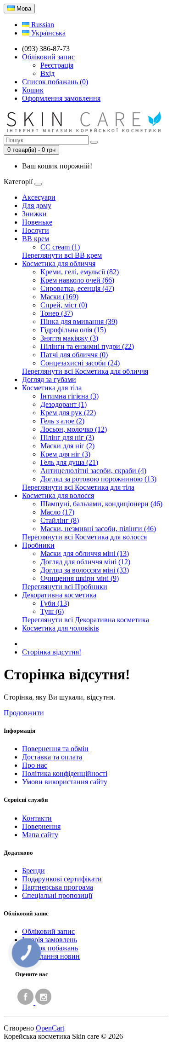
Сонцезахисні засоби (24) (80, 363)
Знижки (34, 214)
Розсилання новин (51, 956)
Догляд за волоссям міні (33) (84, 570)
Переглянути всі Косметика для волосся (84, 537)
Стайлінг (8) (59, 520)
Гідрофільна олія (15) (73, 330)
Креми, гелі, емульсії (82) (79, 272)
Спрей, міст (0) (63, 305)
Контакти (37, 818)
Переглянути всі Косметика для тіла (78, 487)
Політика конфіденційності (64, 773)
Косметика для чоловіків (60, 628)
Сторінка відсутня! (51, 652)
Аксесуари (38, 197)
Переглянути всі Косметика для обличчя (85, 371)
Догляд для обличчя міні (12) (85, 562)
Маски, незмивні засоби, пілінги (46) (98, 529)
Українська (47, 33)
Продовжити (24, 713)
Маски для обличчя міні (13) (84, 553)
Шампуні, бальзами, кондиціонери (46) (101, 504)
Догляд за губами (49, 379)
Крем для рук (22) (68, 413)
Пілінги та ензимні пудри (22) (87, 346)
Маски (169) (59, 297)
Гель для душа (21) (69, 462)
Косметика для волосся (58, 495)
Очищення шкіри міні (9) (79, 578)
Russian (41, 25)
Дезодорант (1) (63, 404)
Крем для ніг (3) (65, 454)
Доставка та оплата (52, 757)
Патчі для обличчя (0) (74, 355)
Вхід (47, 73)
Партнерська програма (57, 887)
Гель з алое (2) (62, 421)
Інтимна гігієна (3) (69, 396)
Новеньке (37, 222)
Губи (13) (54, 603)
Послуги (35, 230)
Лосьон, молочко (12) (73, 429)
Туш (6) (52, 611)
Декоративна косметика (59, 595)
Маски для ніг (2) (67, 446)
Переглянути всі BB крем (62, 255)
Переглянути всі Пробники (64, 587)
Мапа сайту (40, 835)
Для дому (36, 205)
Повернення (41, 826)
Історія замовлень (49, 940)
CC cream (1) (60, 247)
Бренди (33, 870)
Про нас (34, 765)
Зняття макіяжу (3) (69, 338)
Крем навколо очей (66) (77, 280)
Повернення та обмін (55, 749)
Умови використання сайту (64, 782)
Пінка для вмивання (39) (78, 321)
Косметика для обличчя (58, 263)
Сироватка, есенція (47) (77, 288)
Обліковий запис (48, 931)
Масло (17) (57, 512)
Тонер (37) (56, 313)
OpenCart (50, 1028)
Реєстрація (56, 65)
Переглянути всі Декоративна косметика (85, 620)
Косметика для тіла (52, 388)
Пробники (38, 545)
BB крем (35, 239)
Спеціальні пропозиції (57, 895)
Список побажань (50, 948)
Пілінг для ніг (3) (67, 437)
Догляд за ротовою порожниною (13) (98, 479)
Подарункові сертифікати (62, 879)
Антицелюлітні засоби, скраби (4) (93, 471)
